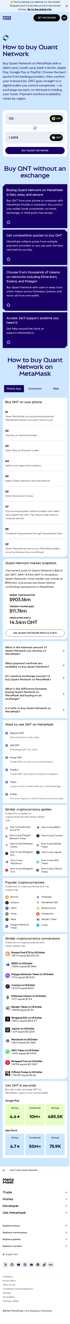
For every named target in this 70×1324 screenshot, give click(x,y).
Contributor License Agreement (18, 1289)
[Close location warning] (67, 6)
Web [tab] (56, 388)
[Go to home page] (3, 1170)
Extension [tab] (35, 388)
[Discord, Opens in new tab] (31, 1265)
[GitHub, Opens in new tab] (12, 1265)
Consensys (8, 1277)
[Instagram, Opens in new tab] (25, 1265)
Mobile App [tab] (14, 388)
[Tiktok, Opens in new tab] (44, 1265)
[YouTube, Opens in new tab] (18, 1265)
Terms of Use (9, 1285)
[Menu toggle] (64, 18)
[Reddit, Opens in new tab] (38, 1265)
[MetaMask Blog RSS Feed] (51, 1265)
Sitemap (7, 1293)
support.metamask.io (20, 332)
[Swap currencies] (35, 128)
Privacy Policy (9, 1281)
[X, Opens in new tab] (5, 1265)
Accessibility (9, 1297)
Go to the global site (39, 9)
